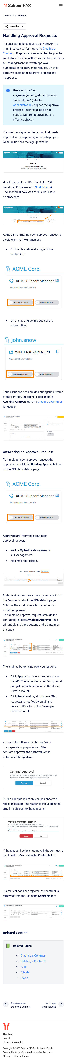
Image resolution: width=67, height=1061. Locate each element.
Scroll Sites (21, 1052)
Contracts (21, 15)
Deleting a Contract (33, 961)
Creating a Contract (50, 401)
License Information (13, 1042)
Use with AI (14, 26)
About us (7, 1034)
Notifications (43, 187)
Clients (25, 972)
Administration (22, 105)
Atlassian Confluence (40, 1052)
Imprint (6, 1038)
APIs (23, 966)
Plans (24, 978)
